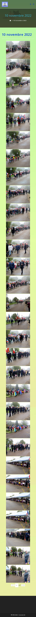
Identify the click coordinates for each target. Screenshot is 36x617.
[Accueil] (10, 20)
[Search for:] (32, 4)
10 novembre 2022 (19, 20)
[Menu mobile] (30, 4)
